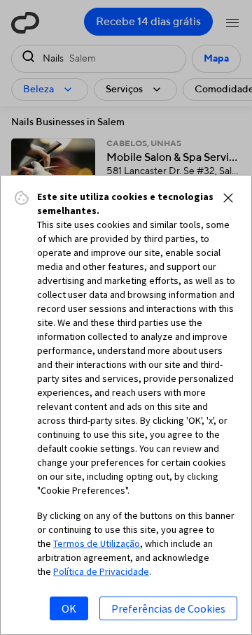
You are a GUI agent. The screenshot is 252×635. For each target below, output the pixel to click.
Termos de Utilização (96, 543)
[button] (228, 198)
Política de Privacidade (101, 571)
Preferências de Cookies (168, 608)
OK (69, 608)
